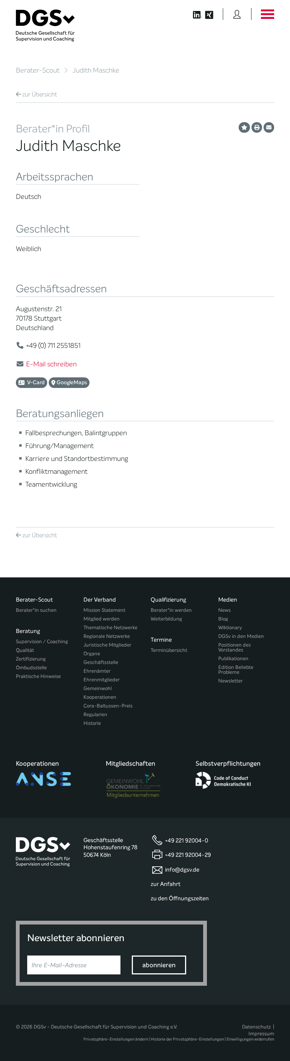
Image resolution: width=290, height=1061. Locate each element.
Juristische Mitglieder (107, 644)
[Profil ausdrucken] (256, 127)
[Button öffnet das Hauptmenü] (267, 14)
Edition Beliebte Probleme (235, 670)
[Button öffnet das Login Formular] (237, 14)
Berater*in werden (171, 610)
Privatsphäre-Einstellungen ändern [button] (115, 1039)
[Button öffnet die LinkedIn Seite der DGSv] (194, 14)
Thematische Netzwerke (110, 627)
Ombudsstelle (31, 667)
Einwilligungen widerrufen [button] (250, 1039)
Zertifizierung (31, 658)
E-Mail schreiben (51, 364)
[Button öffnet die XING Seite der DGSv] (213, 14)
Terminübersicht (169, 650)
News (224, 610)
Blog (223, 618)
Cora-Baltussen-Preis (108, 705)
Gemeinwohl (97, 688)
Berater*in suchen (36, 610)
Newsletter (230, 680)
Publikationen (233, 658)
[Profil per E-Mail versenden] (269, 127)
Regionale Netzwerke (106, 636)
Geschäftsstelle (100, 662)
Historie (92, 723)
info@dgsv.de (182, 869)
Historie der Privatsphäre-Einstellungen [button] (187, 1039)
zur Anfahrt (165, 884)
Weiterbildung (166, 618)
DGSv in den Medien (241, 636)
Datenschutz (256, 1027)
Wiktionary (230, 627)
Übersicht (39, 94)
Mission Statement (104, 610)
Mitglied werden (101, 618)
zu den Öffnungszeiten (180, 898)
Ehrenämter (97, 671)
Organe (91, 653)
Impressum (261, 1033)
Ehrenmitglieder (101, 679)
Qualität (25, 650)
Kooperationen (99, 697)
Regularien (95, 714)
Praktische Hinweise (38, 676)
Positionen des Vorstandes (234, 647)
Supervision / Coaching (42, 641)
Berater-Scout (38, 70)
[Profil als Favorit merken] (244, 127)
